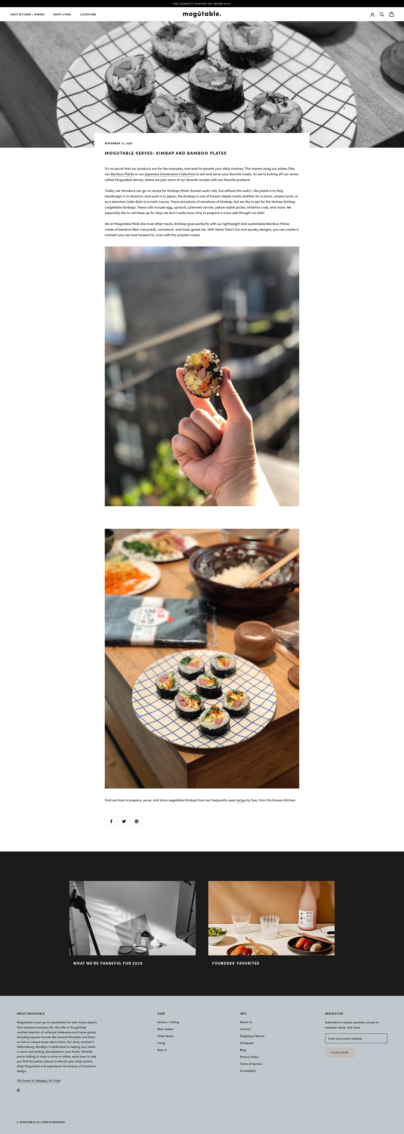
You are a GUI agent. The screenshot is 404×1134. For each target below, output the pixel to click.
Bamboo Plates (122, 173)
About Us (246, 1022)
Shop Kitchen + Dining (28, 14)
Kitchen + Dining (168, 1022)
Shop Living (62, 14)
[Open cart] (391, 14)
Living (161, 1043)
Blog (243, 1050)
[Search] (382, 14)
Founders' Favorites (235, 963)
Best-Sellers (165, 1029)
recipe (241, 800)
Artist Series (165, 1036)
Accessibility (248, 1070)
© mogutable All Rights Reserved (41, 1122)
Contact (245, 1029)
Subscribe (340, 1052)
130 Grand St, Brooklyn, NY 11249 (38, 1080)
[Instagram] (18, 1089)
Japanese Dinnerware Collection (169, 173)
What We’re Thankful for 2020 (108, 963)
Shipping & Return (252, 1036)
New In (162, 1050)
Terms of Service (251, 1064)
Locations (88, 14)
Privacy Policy (249, 1057)
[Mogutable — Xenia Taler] (202, 376)
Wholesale (247, 1043)
